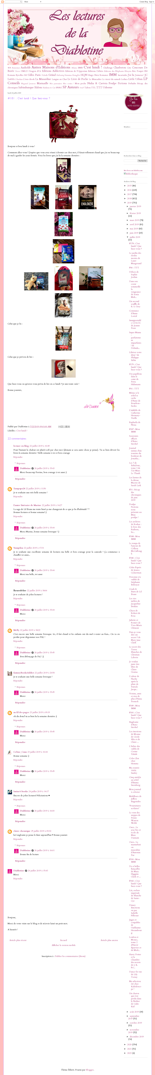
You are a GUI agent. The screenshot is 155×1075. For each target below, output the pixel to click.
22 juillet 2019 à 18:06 (37, 590)
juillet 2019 (135, 237)
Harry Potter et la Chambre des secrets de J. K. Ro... (135, 961)
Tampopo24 (19, 488)
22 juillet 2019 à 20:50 (45, 672)
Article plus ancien (109, 940)
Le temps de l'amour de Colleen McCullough (135, 548)
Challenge (108, 67)
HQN (84, 75)
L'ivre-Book (29, 79)
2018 (129, 198)
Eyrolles (19, 75)
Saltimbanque (26, 87)
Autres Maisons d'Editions (51, 67)
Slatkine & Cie (49, 87)
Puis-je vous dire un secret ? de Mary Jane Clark (135, 637)
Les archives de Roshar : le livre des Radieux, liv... (135, 527)
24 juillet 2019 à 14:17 (39, 791)
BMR (80, 67)
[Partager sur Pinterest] (69, 426)
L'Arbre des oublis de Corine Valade (134, 750)
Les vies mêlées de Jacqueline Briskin (134, 602)
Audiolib (26, 67)
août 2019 (135, 1011)
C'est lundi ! (93, 67)
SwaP (82, 88)
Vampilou (18, 547)
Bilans (74, 67)
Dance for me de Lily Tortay (135, 974)
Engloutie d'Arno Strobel (133, 725)
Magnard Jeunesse (28, 83)
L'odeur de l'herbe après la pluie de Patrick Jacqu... (134, 683)
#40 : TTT (134, 267)
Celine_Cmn (20, 751)
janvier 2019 (135, 206)
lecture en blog (21, 445)
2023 (129, 1053)
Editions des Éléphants (114, 71)
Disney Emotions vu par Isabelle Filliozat (134, 910)
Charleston (120, 67)
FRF (25, 75)
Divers (17, 71)
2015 (129, 185)
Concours (137, 67)
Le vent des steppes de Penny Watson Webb (134, 818)
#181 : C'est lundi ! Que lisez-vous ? (135, 715)
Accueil (63, 940)
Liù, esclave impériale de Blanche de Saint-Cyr (135, 895)
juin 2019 (134, 232)
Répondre (18, 457)
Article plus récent (17, 940)
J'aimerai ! (139, 75)
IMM (113, 74)
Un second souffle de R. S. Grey (134, 304)
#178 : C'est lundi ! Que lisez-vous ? (135, 246)
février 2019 (135, 213)
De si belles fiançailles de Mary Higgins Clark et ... (135, 871)
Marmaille (42, 83)
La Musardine (43, 79)
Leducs (124, 79)
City (129, 67)
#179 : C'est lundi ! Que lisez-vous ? (135, 367)
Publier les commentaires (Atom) (70, 956)
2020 (129, 1044)
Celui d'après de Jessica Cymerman (135, 570)
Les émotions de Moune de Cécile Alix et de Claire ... (135, 736)
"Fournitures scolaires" (135, 807)
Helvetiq (60, 75)
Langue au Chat (59, 79)
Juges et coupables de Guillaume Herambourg (135, 926)
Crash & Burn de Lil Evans (135, 592)
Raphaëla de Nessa (134, 424)
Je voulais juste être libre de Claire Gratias (134, 667)
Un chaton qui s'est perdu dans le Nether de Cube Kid (135, 1000)
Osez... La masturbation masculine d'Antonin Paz (135, 849)
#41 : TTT (134, 388)
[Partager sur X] (64, 426)
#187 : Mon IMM (134, 430)
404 (9, 67)
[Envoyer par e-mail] (59, 426)
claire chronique (21, 831)
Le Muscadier (95, 79)
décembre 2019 (137, 1036)
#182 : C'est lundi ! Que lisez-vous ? (135, 883)
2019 (129, 202)
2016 (129, 190)
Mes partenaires (56, 83)
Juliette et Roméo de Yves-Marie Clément (135, 624)
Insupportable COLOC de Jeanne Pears (135, 324)
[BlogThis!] (62, 426)
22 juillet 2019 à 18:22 (30, 630)
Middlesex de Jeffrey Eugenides (135, 799)
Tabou (87, 87)
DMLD (24, 71)
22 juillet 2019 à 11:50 (36, 488)
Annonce (16, 67)
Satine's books (20, 791)
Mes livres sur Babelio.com (133, 170)
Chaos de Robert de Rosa (134, 613)
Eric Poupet (137, 71)
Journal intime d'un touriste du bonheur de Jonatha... (135, 453)
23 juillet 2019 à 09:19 (40, 712)
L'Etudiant (19, 79)
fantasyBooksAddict (23, 672)
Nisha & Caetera (97, 83)
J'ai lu (131, 75)
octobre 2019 (136, 1022)
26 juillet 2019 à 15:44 (44, 527)
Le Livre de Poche (78, 79)
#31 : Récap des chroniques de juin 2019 (135, 495)
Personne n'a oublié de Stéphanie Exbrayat (135, 580)
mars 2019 (135, 220)
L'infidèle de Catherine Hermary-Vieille (134, 414)
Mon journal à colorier (135, 791)
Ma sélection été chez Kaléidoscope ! (135, 985)
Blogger (90, 1069)
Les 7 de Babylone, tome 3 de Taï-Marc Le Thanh (134, 468)
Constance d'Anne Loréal (134, 313)
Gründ (52, 75)
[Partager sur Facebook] (66, 426)
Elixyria (128, 71)
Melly (16, 630)
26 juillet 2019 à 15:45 (44, 652)
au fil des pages (21, 712)
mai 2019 (134, 228)
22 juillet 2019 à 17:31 (34, 547)
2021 (129, 1048)
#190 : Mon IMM (134, 861)
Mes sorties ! (68, 83)
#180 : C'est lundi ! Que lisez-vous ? (135, 560)
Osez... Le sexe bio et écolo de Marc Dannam (135, 832)
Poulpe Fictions (118, 83)
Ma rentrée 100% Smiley (134, 770)
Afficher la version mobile (64, 945)
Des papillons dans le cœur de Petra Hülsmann (135, 379)
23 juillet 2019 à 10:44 (37, 751)
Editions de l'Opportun (76, 71)
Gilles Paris (34, 75)
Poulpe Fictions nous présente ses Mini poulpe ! (135, 511)
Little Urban (135, 79)
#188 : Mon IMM (134, 538)
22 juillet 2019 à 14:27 (52, 505)
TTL (93, 87)
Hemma (68, 75)
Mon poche (80, 83)
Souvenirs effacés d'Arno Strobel (133, 440)
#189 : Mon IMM (134, 707)
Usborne (107, 87)
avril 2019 (135, 224)
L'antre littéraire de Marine (27, 505)
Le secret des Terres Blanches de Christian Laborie (135, 652)
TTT (99, 87)
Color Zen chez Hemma (134, 761)
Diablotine (25, 468)
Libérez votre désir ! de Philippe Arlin (135, 356)
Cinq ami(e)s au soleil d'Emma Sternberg (135, 781)
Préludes (132, 83)
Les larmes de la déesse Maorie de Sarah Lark (135, 481)
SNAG (59, 87)
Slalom (38, 87)
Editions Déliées (95, 71)
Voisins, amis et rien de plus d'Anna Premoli (135, 697)
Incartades (122, 75)
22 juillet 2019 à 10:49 (40, 445)
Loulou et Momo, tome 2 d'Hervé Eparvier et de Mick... (135, 944)
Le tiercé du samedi (111, 79)
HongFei (76, 75)
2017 (129, 194)
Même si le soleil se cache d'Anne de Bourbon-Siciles (134, 399)
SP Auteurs (71, 87)
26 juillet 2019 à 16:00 (44, 810)
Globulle (44, 75)
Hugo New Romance (98, 75)
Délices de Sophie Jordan (134, 274)
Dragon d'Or (35, 71)
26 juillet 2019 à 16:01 (44, 850)
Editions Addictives (53, 71)
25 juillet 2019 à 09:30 (41, 831)
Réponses (21, 463)
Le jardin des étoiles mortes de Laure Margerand (135, 258)
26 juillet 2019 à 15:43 (44, 468)
